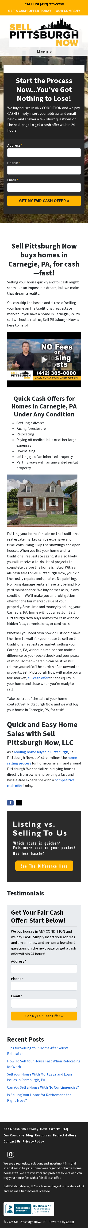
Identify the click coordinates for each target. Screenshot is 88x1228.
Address (15, 145)
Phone (13, 162)
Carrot (70, 1222)
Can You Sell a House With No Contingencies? (43, 1087)
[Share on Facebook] (10, 802)
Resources (43, 1135)
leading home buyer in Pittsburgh (41, 752)
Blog (29, 1135)
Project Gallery (64, 1135)
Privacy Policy (33, 1141)
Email (12, 180)
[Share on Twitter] (19, 802)
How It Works (50, 1129)
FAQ (65, 1129)
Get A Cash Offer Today (29, 10)
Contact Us (12, 1141)
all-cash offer (38, 678)
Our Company (68, 10)
